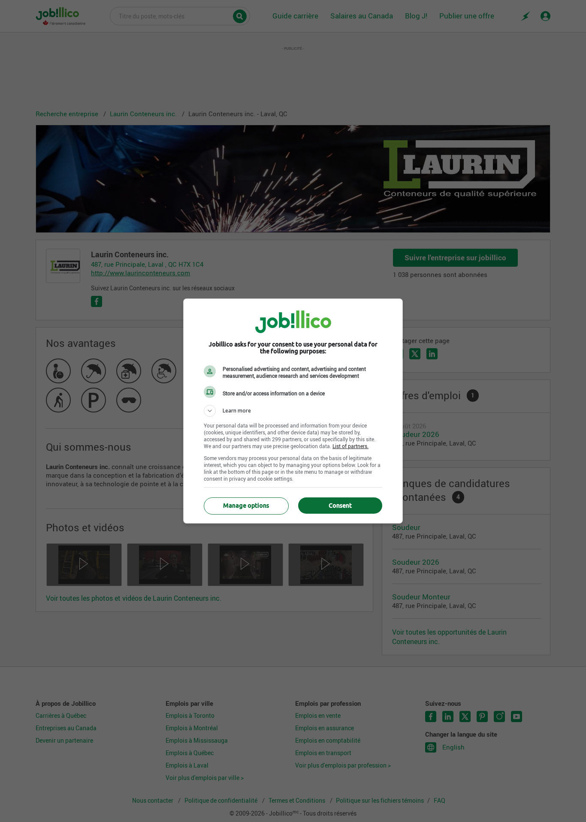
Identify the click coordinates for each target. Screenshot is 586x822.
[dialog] (293, 411)
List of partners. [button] (350, 446)
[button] (293, 411)
